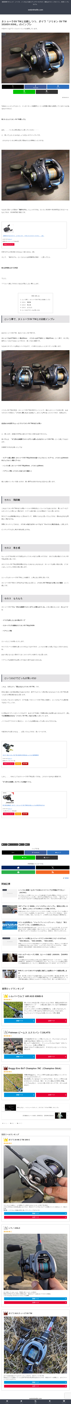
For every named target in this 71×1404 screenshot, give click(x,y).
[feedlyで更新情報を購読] (18, 872)
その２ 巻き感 (26, 305)
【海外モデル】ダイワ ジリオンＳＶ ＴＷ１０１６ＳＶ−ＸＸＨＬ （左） (23, 235)
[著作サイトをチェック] (18, 867)
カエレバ (10, 239)
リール (22, 844)
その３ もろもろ (27, 307)
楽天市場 (25, 763)
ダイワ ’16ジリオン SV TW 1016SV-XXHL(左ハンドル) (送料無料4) (21, 755)
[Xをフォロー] (53, 867)
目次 (33, 296)
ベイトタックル (14, 844)
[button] (47, 92)
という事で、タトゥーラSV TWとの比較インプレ (36, 299)
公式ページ (51, 1020)
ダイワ (5, 844)
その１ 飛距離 (26, 302)
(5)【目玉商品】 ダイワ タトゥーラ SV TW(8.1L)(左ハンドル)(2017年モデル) (24, 805)
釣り (28, 844)
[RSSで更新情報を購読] (53, 872)
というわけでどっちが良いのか (31, 310)
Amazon (18, 763)
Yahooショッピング (8, 244)
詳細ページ (19, 1020)
